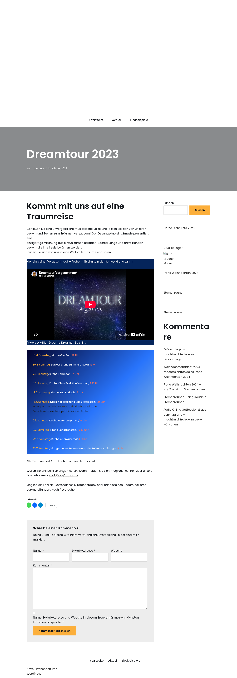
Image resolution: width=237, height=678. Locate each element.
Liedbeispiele (139, 120)
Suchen (168, 203)
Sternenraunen (173, 293)
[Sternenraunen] (169, 283)
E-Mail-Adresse (83, 551)
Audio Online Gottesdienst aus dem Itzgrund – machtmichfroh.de (184, 414)
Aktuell (117, 120)
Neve (30, 669)
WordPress (34, 674)
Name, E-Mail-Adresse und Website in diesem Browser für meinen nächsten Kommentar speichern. (86, 620)
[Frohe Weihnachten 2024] (169, 261)
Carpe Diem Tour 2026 (179, 228)
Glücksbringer (173, 248)
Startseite (96, 120)
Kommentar (42, 565)
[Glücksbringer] (169, 239)
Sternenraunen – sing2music (183, 397)
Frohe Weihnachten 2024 (180, 273)
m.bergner (38, 168)
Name (38, 551)
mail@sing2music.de (63, 475)
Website (116, 551)
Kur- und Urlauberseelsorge (79, 406)
